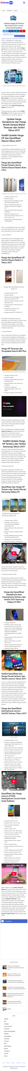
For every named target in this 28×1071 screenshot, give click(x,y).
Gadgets (6, 1024)
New (5, 1043)
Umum (12, 34)
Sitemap (8, 1062)
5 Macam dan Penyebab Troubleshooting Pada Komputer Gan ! (15, 967)
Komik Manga (7, 1036)
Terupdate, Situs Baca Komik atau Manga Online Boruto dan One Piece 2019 (15, 995)
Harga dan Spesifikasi (9, 1031)
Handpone (6, 34)
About (4, 1062)
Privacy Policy (18, 1062)
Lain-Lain (6, 1041)
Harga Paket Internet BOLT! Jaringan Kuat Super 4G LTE (14, 1002)
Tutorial (6, 1053)
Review (6, 1048)
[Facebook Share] (11, 31)
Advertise (13, 1062)
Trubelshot (7, 1051)
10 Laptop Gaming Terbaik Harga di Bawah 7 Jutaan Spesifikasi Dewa (16, 988)
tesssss (9, 1009)
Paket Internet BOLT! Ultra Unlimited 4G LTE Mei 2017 (14, 974)
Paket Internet (7, 1046)
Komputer (6, 1038)
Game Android (8, 1026)
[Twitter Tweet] (5, 31)
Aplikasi (6, 1019)
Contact (23, 1062)
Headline (6, 1033)
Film (5, 1021)
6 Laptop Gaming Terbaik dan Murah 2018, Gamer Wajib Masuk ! (16, 981)
